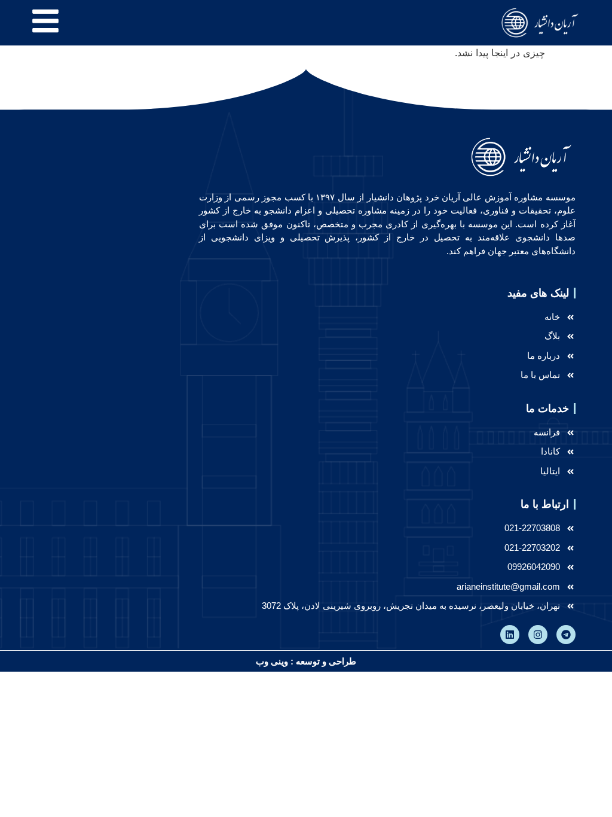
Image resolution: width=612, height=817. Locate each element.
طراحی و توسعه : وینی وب (306, 661)
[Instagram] (537, 634)
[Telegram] (566, 634)
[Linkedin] (509, 634)
